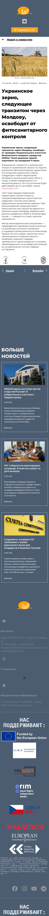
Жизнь (43, 83)
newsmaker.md (10, 188)
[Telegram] (43, 888)
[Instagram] (24, 888)
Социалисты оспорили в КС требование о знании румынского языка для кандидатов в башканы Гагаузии (22, 543)
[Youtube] (34, 888)
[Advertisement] (24, 308)
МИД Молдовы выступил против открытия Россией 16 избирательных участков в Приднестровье (22, 393)
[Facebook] (14, 888)
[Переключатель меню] (24, 677)
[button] (24, 21)
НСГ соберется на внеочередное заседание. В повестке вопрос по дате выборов (22, 468)
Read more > (8, 428)
